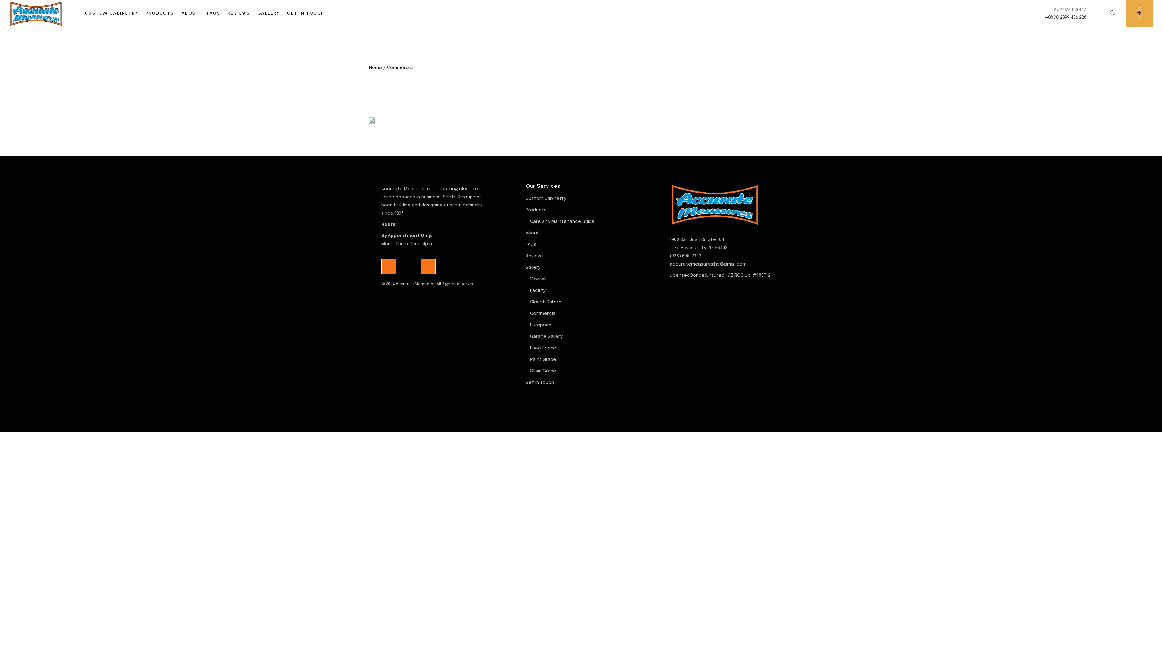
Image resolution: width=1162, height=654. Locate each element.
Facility (538, 290)
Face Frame (543, 348)
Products (536, 210)
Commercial (543, 313)
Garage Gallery (546, 336)
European (540, 325)
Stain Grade (543, 371)
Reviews (535, 256)
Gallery (533, 267)
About (532, 233)
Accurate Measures (415, 284)
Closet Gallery (545, 302)
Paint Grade (543, 359)
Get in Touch (540, 382)
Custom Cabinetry (546, 198)
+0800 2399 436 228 (1066, 17)
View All (538, 279)
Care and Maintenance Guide (562, 221)
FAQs (531, 244)
